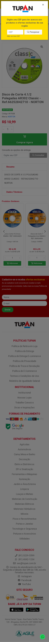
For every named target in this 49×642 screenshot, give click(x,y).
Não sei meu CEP (13, 36)
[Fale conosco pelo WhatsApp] (42, 636)
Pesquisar (34, 32)
